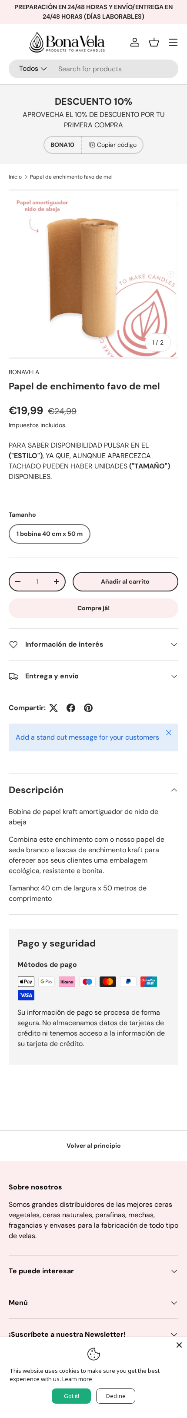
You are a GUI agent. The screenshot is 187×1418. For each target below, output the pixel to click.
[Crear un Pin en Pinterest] (88, 708)
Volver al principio (94, 1145)
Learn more (77, 1379)
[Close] (179, 1345)
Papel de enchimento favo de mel (71, 176)
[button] (154, 42)
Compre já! (93, 608)
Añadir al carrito (125, 581)
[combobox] (93, 69)
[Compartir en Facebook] (71, 708)
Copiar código (117, 145)
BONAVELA (24, 372)
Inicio (15, 176)
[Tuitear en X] (53, 708)
